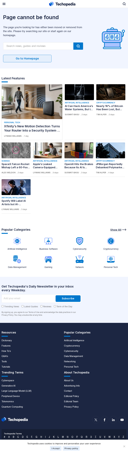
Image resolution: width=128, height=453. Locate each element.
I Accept (56, 448)
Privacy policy (71, 448)
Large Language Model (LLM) (17, 391)
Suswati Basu (72, 114)
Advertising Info (72, 386)
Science (6, 161)
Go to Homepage (27, 58)
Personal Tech (12, 122)
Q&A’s (5, 356)
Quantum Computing (12, 407)
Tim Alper (101, 114)
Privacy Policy (71, 407)
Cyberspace (8, 381)
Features (6, 346)
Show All (115, 229)
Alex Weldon (8, 172)
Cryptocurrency (105, 102)
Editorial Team (71, 402)
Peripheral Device (11, 396)
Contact (68, 391)
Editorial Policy (71, 396)
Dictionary (7, 341)
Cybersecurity (71, 351)
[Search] (78, 46)
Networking (70, 362)
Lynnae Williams (13, 136)
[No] (124, 446)
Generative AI (8, 386)
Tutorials (6, 367)
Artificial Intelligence (77, 102)
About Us (69, 381)
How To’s (6, 351)
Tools (4, 362)
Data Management (73, 356)
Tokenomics (8, 402)
